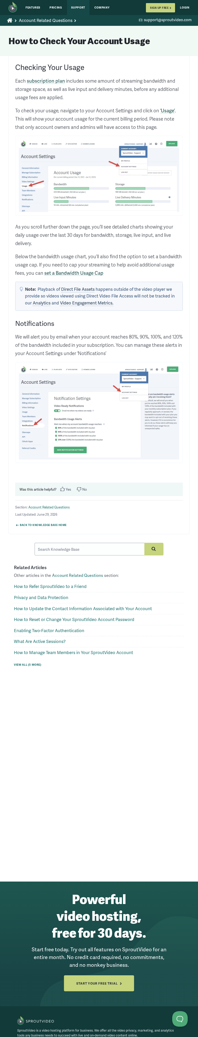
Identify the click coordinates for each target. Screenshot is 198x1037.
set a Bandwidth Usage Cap (73, 273)
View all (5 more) (27, 664)
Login (184, 7)
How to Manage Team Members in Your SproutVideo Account (73, 652)
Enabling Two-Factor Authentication (49, 630)
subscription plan (46, 80)
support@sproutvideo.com (168, 20)
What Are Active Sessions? (39, 641)
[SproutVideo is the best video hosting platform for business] (35, 1020)
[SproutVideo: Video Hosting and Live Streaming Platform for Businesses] (15, 7)
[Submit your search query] (153, 549)
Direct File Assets (78, 289)
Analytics (42, 303)
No (84, 489)
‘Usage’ (167, 110)
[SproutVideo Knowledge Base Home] (10, 20)
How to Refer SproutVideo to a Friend (50, 586)
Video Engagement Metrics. (86, 303)
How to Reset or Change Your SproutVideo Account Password (74, 619)
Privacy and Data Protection (41, 597)
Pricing (56, 7)
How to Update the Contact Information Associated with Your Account (83, 608)
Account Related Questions (45, 20)
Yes (68, 489)
